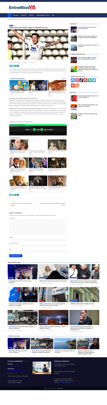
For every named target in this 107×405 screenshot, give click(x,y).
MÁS (53, 15)
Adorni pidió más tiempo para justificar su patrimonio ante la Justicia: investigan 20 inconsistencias (81, 328)
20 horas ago (73, 331)
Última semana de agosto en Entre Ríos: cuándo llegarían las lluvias (87, 58)
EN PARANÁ (11, 323)
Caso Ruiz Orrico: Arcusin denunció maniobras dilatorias (21, 204)
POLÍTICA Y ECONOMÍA (43, 277)
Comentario (12, 218)
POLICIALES (16, 15)
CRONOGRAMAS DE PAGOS (42, 15)
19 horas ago (43, 330)
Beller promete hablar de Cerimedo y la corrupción (53, 281)
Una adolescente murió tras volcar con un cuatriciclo (87, 27)
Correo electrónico (13, 243)
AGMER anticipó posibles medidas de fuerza (82, 303)
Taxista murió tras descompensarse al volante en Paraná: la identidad (87, 36)
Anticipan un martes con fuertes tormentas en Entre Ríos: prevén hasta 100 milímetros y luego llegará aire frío (88, 68)
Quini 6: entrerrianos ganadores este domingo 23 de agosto (88, 105)
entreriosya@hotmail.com (64, 382)
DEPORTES (24, 15)
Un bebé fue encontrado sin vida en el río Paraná (88, 45)
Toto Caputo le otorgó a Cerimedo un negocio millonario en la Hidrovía (21, 304)
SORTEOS (31, 15)
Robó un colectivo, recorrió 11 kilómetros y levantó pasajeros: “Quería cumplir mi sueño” (86, 352)
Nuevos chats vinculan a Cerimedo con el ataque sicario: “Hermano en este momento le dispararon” (84, 281)
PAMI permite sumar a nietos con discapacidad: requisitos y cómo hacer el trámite (52, 304)
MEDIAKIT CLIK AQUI (13, 373)
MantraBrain (60, 388)
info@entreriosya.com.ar (14, 366)
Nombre (11, 237)
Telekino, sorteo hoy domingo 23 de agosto (87, 114)
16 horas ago (12, 284)
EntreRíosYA (24, 62)
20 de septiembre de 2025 (15, 62)
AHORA (41, 300)
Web (10, 249)
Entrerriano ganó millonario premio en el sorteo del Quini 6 (88, 96)
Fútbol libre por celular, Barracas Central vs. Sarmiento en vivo (52, 204)
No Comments (32, 62)
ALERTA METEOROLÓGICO (44, 323)
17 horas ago (43, 307)
